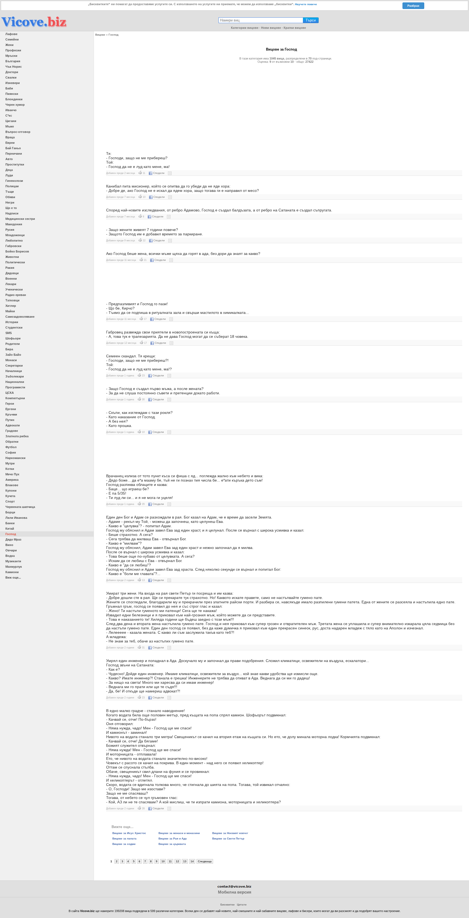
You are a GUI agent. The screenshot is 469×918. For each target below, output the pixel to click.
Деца (9, 169)
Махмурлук (13, 566)
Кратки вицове (295, 27)
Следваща (205, 861)
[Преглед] (170, 172)
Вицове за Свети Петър (228, 838)
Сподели (158, 172)
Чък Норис (13, 66)
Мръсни (11, 55)
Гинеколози (14, 180)
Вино (9, 545)
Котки (9, 468)
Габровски (13, 246)
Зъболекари (14, 376)
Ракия (9, 267)
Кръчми (11, 414)
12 (177, 861)
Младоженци (15, 235)
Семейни (12, 39)
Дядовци (12, 273)
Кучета (10, 496)
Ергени (10, 409)
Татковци (12, 300)
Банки (10, 523)
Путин (9, 419)
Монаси (11, 360)
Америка (11, 479)
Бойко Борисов (17, 251)
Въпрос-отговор (17, 131)
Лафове (11, 34)
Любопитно (14, 240)
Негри (9, 202)
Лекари (10, 284)
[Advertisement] (263, 105)
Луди (9, 175)
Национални (14, 381)
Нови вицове (271, 27)
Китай (9, 528)
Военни (11, 278)
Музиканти (13, 561)
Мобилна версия (234, 892)
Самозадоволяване (19, 316)
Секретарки (14, 365)
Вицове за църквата (172, 843)
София (10, 452)
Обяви (10, 197)
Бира (9, 349)
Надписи (11, 213)
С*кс (8, 115)
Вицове (100, 34)
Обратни (11, 441)
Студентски (14, 327)
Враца (10, 137)
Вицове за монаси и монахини (179, 833)
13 (184, 861)
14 (192, 861)
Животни (12, 256)
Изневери (12, 83)
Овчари (11, 550)
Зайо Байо (13, 354)
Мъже (9, 126)
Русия (9, 229)
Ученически (14, 289)
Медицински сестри (20, 218)
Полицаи (12, 186)
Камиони (12, 572)
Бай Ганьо (13, 148)
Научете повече (306, 4)
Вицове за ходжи (123, 843)
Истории (11, 322)
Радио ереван (15, 294)
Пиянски (11, 93)
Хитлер (10, 305)
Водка (10, 555)
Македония (13, 224)
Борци (10, 512)
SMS (8, 333)
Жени (9, 44)
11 (170, 861)
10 (163, 861)
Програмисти (15, 387)
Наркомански (15, 458)
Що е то (11, 208)
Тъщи (9, 191)
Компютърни (15, 398)
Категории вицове (244, 27)
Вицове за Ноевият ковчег (230, 833)
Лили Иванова (16, 517)
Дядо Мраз (13, 539)
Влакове (11, 485)
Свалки (11, 77)
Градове (11, 430)
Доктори (11, 72)
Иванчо (11, 110)
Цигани (10, 121)
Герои (9, 403)
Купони (11, 490)
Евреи (10, 142)
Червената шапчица (20, 506)
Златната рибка (16, 436)
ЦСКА (9, 392)
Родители (12, 343)
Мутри (10, 463)
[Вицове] (34, 27)
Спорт (10, 501)
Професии (13, 50)
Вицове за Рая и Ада (173, 838)
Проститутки (14, 164)
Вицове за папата (124, 838)
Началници (13, 371)
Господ (10, 534)
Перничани (13, 153)
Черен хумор (15, 104)
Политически (15, 262)
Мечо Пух (12, 474)
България (12, 61)
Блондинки (14, 99)
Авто (9, 159)
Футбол (11, 447)
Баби (9, 88)
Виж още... (13, 577)
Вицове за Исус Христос (129, 833)
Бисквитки (227, 904)
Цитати (241, 904)
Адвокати (12, 425)
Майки (10, 311)
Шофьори (13, 338)
